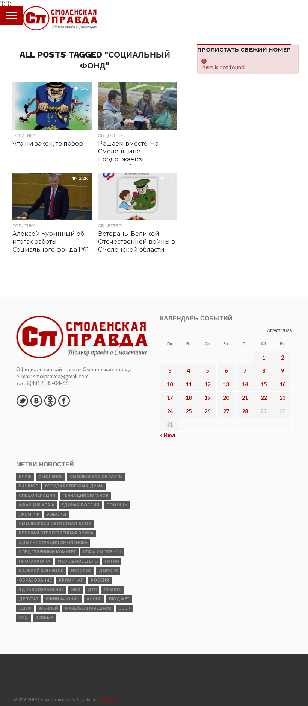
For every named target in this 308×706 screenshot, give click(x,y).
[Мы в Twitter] (22, 401)
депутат (28, 599)
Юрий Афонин (62, 599)
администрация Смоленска (53, 542)
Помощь (116, 505)
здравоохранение (41, 589)
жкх (75, 589)
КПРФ (25, 476)
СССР (124, 608)
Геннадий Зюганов (85, 495)
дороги (108, 570)
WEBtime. (108, 699)
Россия (100, 580)
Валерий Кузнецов (41, 570)
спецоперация (37, 495)
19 (207, 398)
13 (226, 384)
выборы (56, 514)
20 (226, 398)
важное (28, 486)
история (81, 570)
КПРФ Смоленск (102, 552)
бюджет (119, 599)
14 (245, 384)
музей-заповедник (88, 608)
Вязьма (44, 617)
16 (282, 384)
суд (23, 617)
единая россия (80, 505)
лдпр (25, 608)
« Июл (167, 435)
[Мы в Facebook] (64, 401)
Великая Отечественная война (56, 533)
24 (170, 411)
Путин (112, 561)
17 (170, 398)
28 (245, 411)
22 (264, 398)
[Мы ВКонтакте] (36, 401)
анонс (94, 599)
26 (207, 411)
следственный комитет (47, 552)
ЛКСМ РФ (29, 514)
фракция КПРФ (36, 505)
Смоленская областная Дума (55, 523)
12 (207, 384)
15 (264, 384)
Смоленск (50, 476)
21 (245, 398)
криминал (71, 580)
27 (226, 411)
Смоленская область (96, 476)
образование (35, 580)
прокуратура (34, 561)
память (113, 589)
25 (189, 411)
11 (189, 384)
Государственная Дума (74, 486)
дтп (92, 589)
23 (282, 398)
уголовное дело (77, 561)
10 (170, 384)
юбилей (48, 608)
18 (189, 398)
